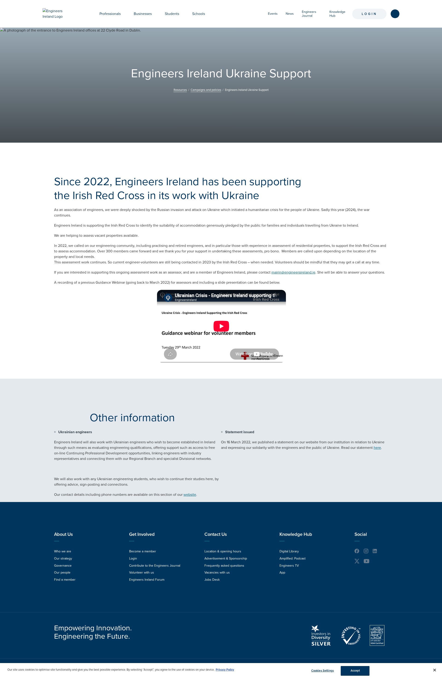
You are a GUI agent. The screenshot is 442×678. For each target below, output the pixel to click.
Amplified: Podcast (292, 558)
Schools (198, 14)
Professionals (110, 14)
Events (273, 14)
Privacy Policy (225, 670)
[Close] (435, 670)
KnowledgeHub (337, 14)
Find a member (65, 580)
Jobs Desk (212, 580)
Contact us (215, 534)
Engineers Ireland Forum (146, 580)
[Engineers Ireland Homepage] (58, 13)
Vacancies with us (217, 572)
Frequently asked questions (224, 566)
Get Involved (142, 534)
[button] (124, 14)
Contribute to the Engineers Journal (154, 566)
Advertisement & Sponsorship (225, 558)
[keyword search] (395, 13)
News (290, 14)
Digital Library (289, 551)
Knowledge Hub (295, 534)
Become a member (142, 551)
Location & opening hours (222, 551)
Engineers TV (289, 566)
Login (369, 14)
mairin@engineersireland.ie (293, 272)
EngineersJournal (309, 14)
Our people (62, 572)
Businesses (143, 14)
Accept (355, 670)
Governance (63, 566)
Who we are (62, 551)
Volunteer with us (141, 572)
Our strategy (63, 558)
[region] (221, 670)
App (282, 572)
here (377, 447)
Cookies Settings (322, 670)
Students (172, 14)
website (189, 494)
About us (63, 534)
